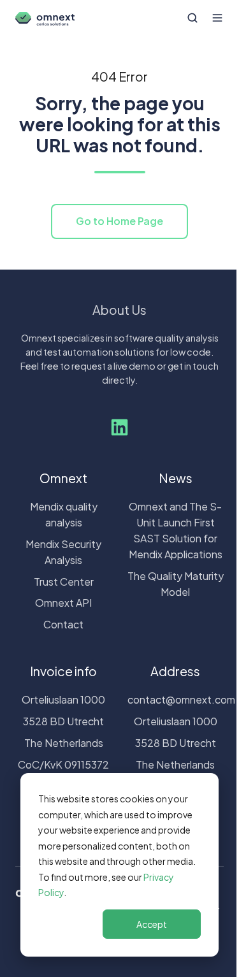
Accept (151, 924)
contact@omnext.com (181, 699)
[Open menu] (217, 17)
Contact (63, 624)
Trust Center (64, 581)
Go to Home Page (119, 221)
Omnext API (63, 602)
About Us (119, 309)
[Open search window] (192, 17)
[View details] (119, 427)
